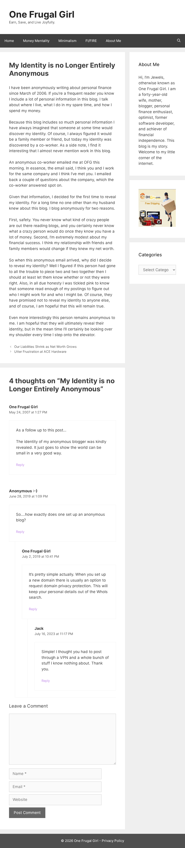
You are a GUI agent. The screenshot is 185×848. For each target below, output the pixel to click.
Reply (20, 465)
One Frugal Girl (41, 14)
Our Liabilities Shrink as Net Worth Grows (45, 346)
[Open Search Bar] (179, 41)
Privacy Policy (113, 841)
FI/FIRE (91, 41)
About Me (113, 41)
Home (9, 41)
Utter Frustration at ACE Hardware (40, 351)
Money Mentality (36, 41)
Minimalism (67, 41)
